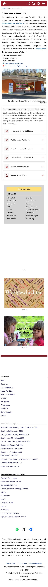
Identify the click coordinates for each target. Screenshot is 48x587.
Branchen (4, 384)
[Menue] (43, 3)
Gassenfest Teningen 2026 (11, 466)
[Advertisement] (24, 248)
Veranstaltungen (32, 216)
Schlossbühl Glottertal (9, 485)
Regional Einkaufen (8, 394)
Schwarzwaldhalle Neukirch (11, 482)
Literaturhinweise (35, 563)
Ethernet (4, 506)
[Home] (4, 3)
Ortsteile (29, 198)
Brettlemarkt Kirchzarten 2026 (12, 431)
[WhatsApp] (17, 529)
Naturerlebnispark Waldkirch (13, 23)
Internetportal (41, 49)
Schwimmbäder (6, 412)
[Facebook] (30, 529)
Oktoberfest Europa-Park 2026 (12, 445)
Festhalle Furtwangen (9, 478)
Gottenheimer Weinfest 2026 (11, 463)
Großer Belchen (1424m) (10, 513)
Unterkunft (29, 213)
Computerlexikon (7, 503)
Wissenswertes (31, 207)
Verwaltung (30, 219)
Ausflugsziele (12, 201)
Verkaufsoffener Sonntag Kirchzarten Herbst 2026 (19, 427)
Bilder (9, 207)
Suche (3, 416)
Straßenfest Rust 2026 (9, 456)
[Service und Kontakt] (38, 3)
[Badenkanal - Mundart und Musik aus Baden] (24, 331)
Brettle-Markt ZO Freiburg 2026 (12, 438)
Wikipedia (4, 408)
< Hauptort (11, 198)
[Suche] (33, 3)
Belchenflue (5, 510)
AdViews (4, 492)
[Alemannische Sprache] (24, 293)
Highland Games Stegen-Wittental (13, 517)
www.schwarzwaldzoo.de (14, 63)
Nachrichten (11, 216)
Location (4, 398)
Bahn (3, 380)
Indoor (9, 210)
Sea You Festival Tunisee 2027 (12, 449)
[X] (24, 529)
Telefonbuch (5, 405)
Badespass (11, 204)
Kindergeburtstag (7, 387)
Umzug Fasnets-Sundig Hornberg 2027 (15, 434)
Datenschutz (11, 563)
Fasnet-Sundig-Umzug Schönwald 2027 (15, 442)
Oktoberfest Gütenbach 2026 (11, 452)
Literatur (10, 213)
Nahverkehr (11, 219)
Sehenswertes (31, 201)
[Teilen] (28, 3)
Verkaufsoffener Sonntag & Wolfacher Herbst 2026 (19, 459)
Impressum (22, 563)
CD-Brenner (5, 496)
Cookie (3, 499)
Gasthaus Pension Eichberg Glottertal (14, 489)
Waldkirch (4, 8)
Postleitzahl (5, 401)
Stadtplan (29, 204)
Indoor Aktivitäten (7, 391)
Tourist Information (32, 210)
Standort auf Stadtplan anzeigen (17, 66)
